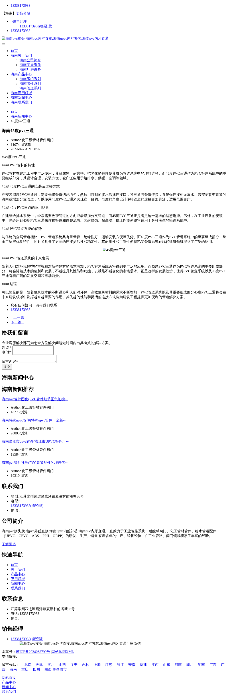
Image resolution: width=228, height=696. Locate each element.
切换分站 (23, 13)
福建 (143, 665)
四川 (36, 669)
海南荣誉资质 (30, 65)
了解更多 (9, 544)
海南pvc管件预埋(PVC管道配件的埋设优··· (35, 463)
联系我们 (18, 588)
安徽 (131, 665)
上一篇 (17, 317)
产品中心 (18, 574)
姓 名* (7, 347)
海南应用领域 (21, 93)
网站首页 (9, 677)
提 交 (7, 366)
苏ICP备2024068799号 (33, 652)
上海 (97, 665)
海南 (13, 669)
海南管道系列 (30, 88)
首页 (14, 51)
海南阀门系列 (30, 79)
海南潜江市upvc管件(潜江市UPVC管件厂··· (35, 441)
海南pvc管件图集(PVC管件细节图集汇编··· (35, 399)
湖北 (189, 665)
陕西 (48, 669)
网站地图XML (63, 652)
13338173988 (20, 5)
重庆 (24, 669)
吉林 (85, 665)
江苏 (108, 665)
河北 (50, 665)
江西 (155, 665)
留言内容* (10, 361)
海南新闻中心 (21, 97)
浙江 (120, 665)
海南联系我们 (21, 102)
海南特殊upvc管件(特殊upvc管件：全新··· (34, 420)
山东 (166, 665)
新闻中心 (18, 583)
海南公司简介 (30, 60)
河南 (178, 665)
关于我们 (18, 569)
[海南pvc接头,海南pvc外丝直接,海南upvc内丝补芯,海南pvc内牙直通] (55, 38)
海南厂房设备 (30, 69)
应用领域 (18, 579)
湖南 (201, 665)
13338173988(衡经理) (36, 26)
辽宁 (73, 665)
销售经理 (19, 21)
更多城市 (60, 669)
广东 (212, 665)
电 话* (7, 352)
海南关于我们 (21, 55)
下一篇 (17, 322)
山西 (62, 665)
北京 (27, 665)
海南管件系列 (30, 83)
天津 (39, 665)
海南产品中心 (21, 74)
